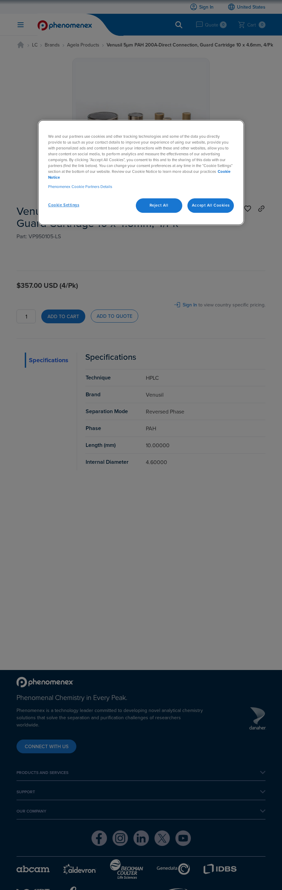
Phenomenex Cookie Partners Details (80, 186)
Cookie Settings (63, 205)
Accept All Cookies (210, 205)
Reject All (159, 205)
